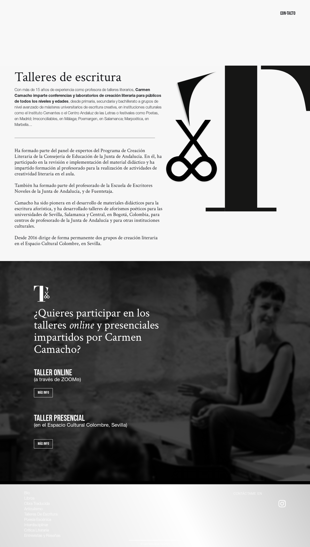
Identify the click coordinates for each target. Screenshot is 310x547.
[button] (20, 13)
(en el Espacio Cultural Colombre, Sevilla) (80, 425)
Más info (43, 392)
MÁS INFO (43, 443)
